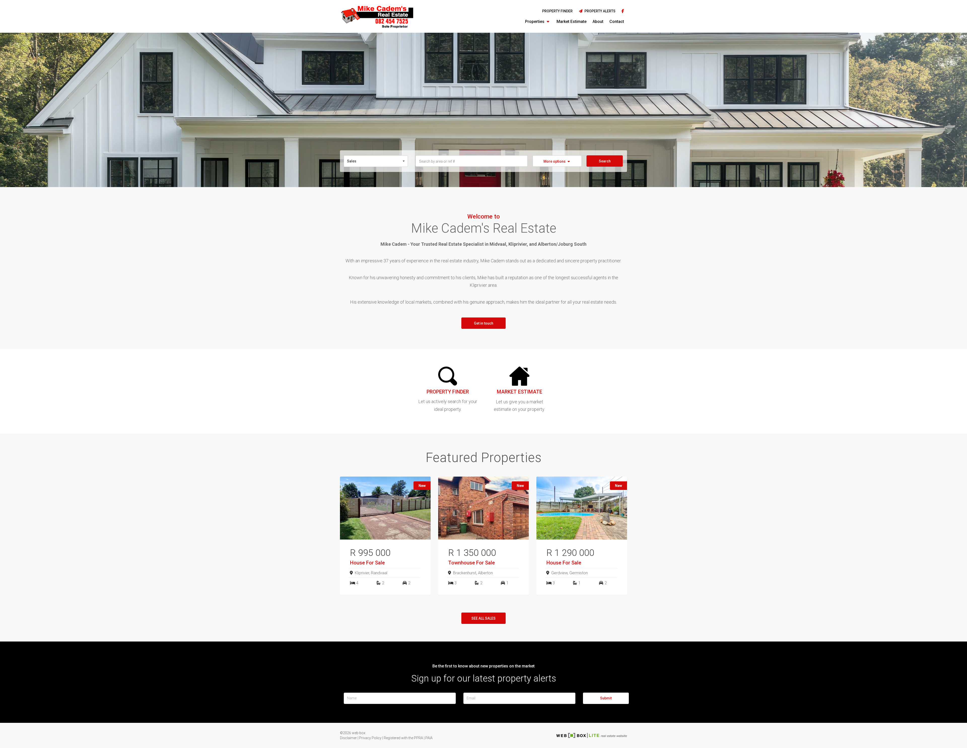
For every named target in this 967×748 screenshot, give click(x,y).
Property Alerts (599, 11)
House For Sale (367, 563)
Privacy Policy (370, 738)
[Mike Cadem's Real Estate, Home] (377, 16)
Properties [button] (535, 21)
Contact (616, 21)
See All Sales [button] (483, 618)
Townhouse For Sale (471, 563)
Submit (606, 698)
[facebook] (622, 11)
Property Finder (557, 11)
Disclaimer (348, 738)
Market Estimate (571, 21)
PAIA (429, 738)
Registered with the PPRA (403, 738)
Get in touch (483, 323)
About (598, 21)
